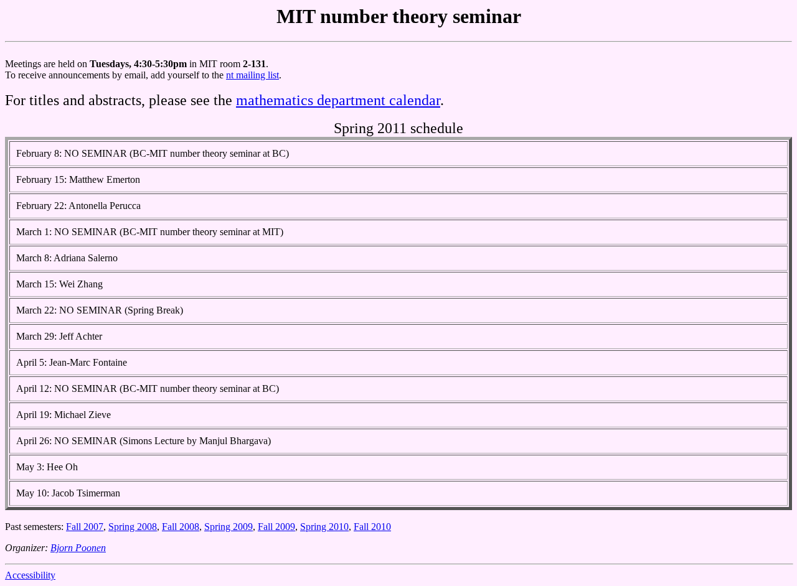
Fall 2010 (372, 526)
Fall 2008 (180, 526)
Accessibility (30, 575)
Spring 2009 (228, 526)
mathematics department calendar (338, 100)
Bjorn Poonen (78, 547)
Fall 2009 (276, 526)
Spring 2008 (132, 526)
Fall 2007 (84, 526)
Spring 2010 (324, 526)
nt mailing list (252, 75)
